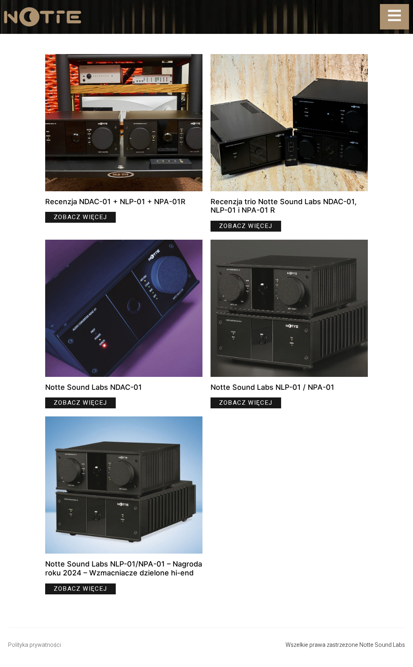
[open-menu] (394, 16)
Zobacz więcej (80, 217)
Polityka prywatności (34, 645)
